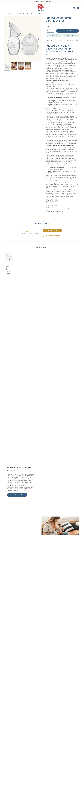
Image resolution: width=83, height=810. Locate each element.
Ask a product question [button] (52, 235)
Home (6, 14)
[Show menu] (4, 8)
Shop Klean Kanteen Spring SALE (42, 1)
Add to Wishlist (53, 35)
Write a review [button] (52, 230)
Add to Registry (71, 35)
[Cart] (78, 8)
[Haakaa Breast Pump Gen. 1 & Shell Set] (9, 257)
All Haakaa (12, 14)
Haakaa (48, 24)
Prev (7, 39)
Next (38, 39)
